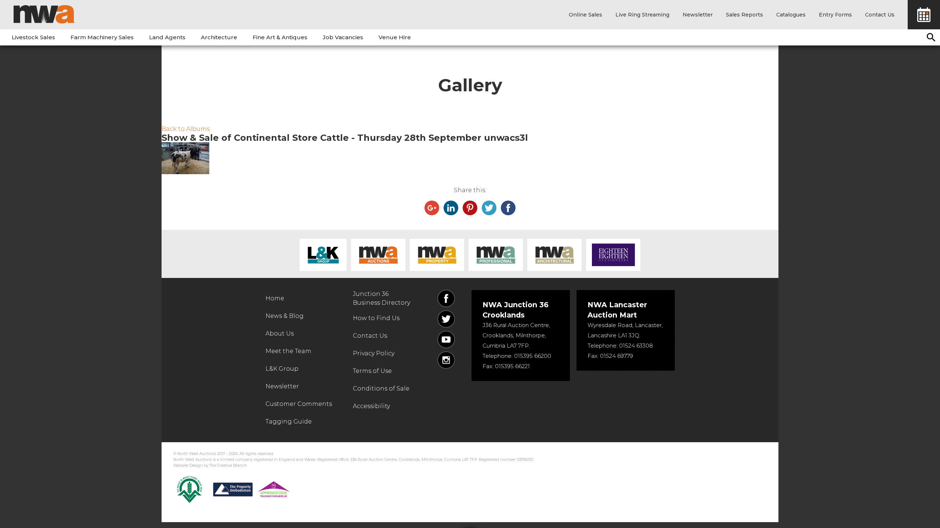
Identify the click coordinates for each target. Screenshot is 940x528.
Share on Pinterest (470, 208)
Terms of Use (372, 370)
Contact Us (879, 14)
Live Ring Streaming (642, 14)
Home (274, 298)
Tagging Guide (288, 421)
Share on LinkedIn (451, 208)
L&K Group (323, 255)
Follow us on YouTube (446, 339)
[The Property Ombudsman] (251, 489)
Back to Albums (186, 128)
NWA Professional (496, 255)
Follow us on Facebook (446, 298)
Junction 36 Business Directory (381, 298)
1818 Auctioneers (613, 255)
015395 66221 (512, 366)
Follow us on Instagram (446, 360)
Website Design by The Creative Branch (210, 465)
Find (931, 37)
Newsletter (698, 14)
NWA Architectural (554, 255)
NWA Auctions (378, 255)
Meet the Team (288, 351)
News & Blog (284, 315)
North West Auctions (44, 14)
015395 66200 (532, 355)
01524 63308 (636, 345)
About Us (279, 333)
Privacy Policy (373, 353)
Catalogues (791, 14)
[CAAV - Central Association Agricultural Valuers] (189, 489)
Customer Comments (298, 403)
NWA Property (437, 255)
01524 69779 (616, 355)
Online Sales (585, 14)
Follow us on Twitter (446, 319)
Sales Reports (744, 14)
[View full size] (470, 158)
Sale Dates (924, 14)
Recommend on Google (431, 208)
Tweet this (489, 208)
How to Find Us (376, 318)
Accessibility (371, 406)
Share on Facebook (508, 208)
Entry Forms (835, 14)
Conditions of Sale (381, 388)
